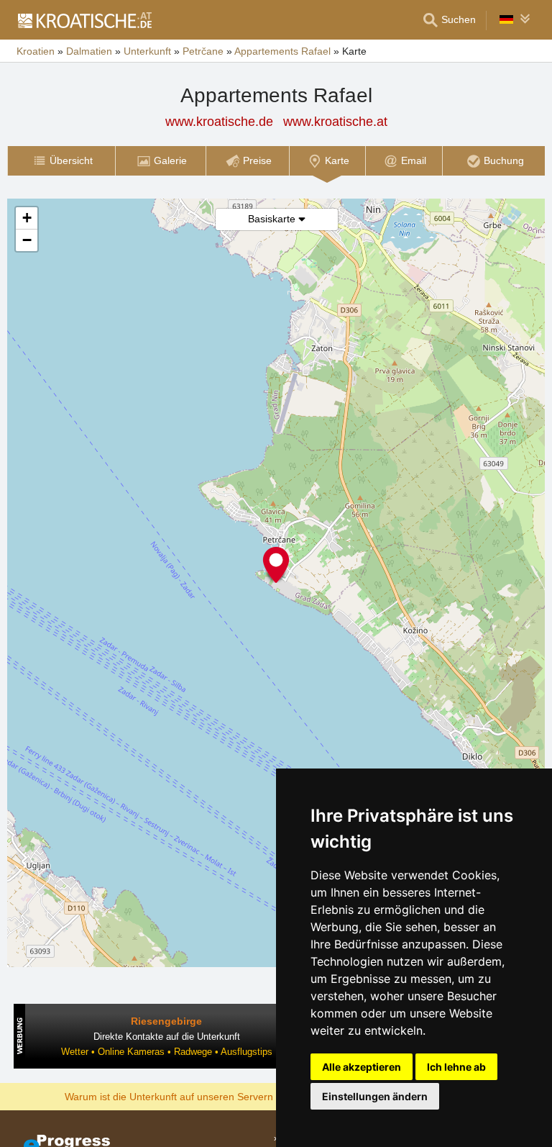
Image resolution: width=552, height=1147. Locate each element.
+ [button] (27, 218)
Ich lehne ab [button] (456, 1067)
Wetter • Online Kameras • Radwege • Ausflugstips (166, 1051)
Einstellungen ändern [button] (375, 1096)
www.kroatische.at (335, 121)
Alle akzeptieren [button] (361, 1067)
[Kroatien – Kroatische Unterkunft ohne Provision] (84, 20)
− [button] (27, 240)
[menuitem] (61, 161)
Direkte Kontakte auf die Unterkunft (166, 1036)
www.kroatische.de (219, 121)
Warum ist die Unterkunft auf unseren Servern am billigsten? (202, 1096)
